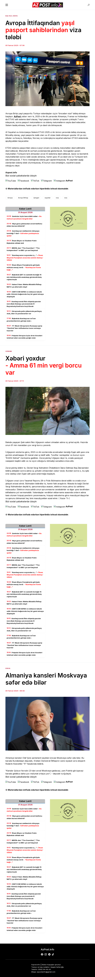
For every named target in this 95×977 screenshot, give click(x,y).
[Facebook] (42, 954)
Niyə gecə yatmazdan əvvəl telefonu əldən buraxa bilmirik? (24, 225)
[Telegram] (49, 954)
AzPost (69, 180)
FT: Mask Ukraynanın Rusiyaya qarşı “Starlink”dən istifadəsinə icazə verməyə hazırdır (24, 328)
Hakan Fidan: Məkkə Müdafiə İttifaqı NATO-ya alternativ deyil (24, 285)
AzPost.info (47, 949)
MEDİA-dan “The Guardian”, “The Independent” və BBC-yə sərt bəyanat (23, 249)
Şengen (36, 198)
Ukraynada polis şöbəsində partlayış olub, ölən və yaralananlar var (24, 312)
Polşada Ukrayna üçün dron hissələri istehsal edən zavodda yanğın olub (24, 337)
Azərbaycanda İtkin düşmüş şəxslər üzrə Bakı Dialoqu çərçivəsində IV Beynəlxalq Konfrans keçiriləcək (24, 304)
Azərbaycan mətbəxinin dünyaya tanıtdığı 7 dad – (23, 233)
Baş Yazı (8, 16)
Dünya (15, 16)
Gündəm (8, 351)
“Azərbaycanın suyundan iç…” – (25, 257)
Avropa (10, 198)
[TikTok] (53, 954)
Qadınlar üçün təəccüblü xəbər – (24, 217)
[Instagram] (46, 954)
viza (65, 198)
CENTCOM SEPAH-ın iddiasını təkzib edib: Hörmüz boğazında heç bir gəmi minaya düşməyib (25, 294)
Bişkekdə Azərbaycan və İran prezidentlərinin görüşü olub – (21, 319)
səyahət (47, 198)
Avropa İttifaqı (23, 198)
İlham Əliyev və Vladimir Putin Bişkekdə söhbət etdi (22, 242)
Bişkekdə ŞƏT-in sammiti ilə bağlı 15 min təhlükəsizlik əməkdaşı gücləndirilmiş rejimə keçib (24, 277)
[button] (6, 5)
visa (57, 198)
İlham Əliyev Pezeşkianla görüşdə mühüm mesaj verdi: (24, 267)
